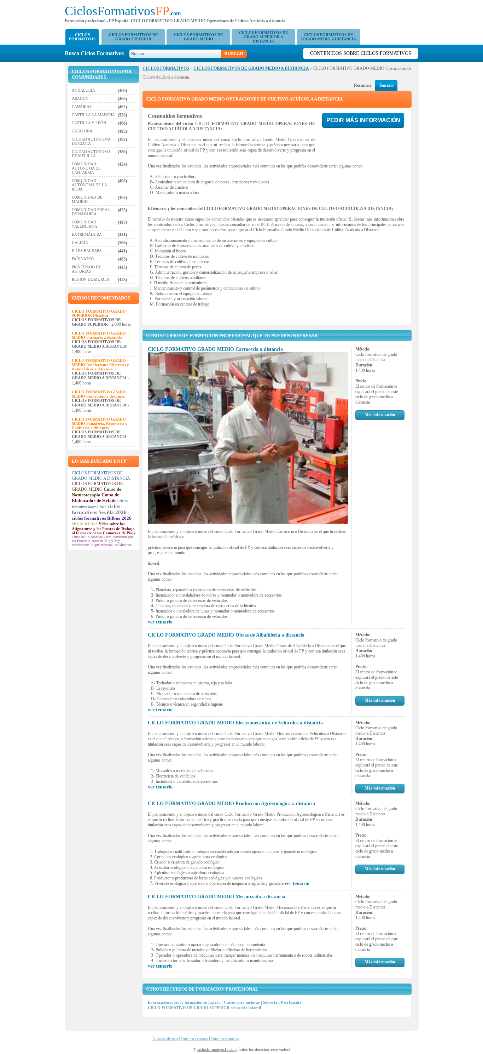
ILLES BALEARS (86, 251)
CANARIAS (82, 106)
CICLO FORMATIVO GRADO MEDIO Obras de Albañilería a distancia (226, 635)
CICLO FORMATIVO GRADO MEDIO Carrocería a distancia (215, 349)
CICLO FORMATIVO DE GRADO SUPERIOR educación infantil (204, 1007)
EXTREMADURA (87, 234)
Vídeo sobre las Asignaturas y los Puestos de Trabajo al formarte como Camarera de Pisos (103, 528)
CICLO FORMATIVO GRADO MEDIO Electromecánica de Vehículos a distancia (235, 722)
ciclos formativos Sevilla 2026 (99, 509)
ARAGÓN (80, 98)
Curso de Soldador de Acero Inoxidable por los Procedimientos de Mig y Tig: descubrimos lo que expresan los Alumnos (102, 541)
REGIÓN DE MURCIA (91, 279)
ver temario (160, 622)
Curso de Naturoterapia (96, 491)
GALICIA (80, 242)
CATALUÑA (82, 131)
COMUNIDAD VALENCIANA (84, 224)
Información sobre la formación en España (184, 1002)
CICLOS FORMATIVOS (82, 37)
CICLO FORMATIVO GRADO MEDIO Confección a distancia (99, 394)
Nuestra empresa (225, 1038)
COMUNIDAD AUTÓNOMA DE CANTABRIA (86, 168)
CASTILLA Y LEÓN (89, 123)
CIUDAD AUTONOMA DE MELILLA (91, 153)
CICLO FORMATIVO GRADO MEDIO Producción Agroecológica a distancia (231, 803)
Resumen (362, 85)
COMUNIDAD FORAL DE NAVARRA (91, 211)
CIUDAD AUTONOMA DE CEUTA (91, 141)
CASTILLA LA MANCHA (93, 115)
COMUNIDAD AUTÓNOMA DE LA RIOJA (89, 184)
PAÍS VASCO (83, 259)
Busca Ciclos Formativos (96, 53)
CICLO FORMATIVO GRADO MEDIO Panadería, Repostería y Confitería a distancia (100, 423)
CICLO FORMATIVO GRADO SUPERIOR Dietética (99, 313)
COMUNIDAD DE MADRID (87, 199)
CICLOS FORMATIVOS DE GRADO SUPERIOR (133, 37)
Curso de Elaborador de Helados (95, 497)
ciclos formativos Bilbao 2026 (102, 518)
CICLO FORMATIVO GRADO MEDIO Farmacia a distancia (99, 335)
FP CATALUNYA (85, 524)
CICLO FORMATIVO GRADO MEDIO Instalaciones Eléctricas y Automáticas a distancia (100, 364)
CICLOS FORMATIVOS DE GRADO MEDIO (198, 37)
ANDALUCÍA (83, 90)
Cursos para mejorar (242, 1002)
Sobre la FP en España (282, 1002)
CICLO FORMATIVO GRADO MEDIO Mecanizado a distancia (216, 896)
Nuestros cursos (194, 1038)
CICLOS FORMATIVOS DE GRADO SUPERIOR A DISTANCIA (263, 36)
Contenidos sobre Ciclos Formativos (360, 53)
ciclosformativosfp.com (217, 1049)
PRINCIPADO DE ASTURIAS (86, 269)
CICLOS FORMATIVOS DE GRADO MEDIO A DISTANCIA (328, 37)
